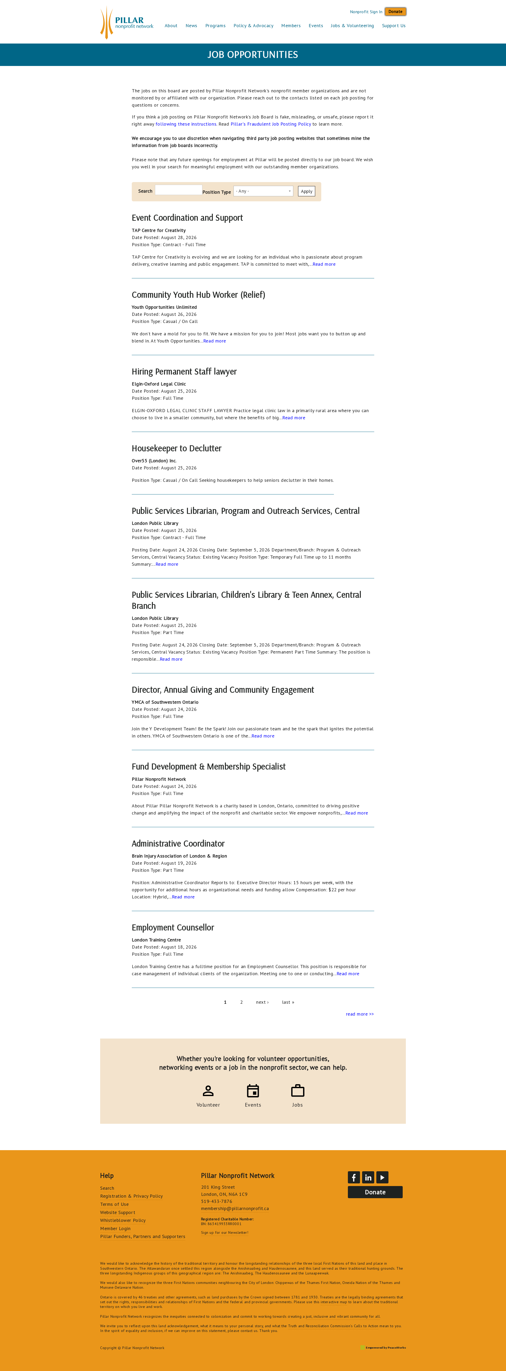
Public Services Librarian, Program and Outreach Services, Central (246, 510)
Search (145, 191)
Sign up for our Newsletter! (225, 1232)
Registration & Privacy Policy (131, 1196)
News (191, 25)
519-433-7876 (216, 1201)
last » (288, 1002)
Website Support (117, 1212)
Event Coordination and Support (187, 217)
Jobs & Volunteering (352, 25)
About (171, 25)
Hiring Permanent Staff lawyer (184, 371)
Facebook (354, 1177)
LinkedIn (368, 1177)
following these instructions (185, 124)
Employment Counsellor (173, 927)
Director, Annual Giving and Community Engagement (223, 689)
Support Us (394, 25)
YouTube (382, 1177)
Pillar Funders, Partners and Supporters (142, 1236)
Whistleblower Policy (123, 1220)
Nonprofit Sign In (366, 11)
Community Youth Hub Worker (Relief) (199, 294)
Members (291, 25)
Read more (324, 264)
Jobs (298, 1104)
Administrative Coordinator (178, 843)
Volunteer (208, 1104)
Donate (395, 11)
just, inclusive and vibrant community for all (343, 1316)
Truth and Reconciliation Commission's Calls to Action (333, 1326)
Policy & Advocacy (253, 25)
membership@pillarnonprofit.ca (235, 1208)
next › (262, 1002)
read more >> (360, 1014)
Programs (215, 25)
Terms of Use (114, 1204)
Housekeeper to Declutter (177, 448)
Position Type (216, 192)
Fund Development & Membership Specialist (209, 766)
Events (316, 25)
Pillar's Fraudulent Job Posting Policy (271, 124)
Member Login (115, 1228)
